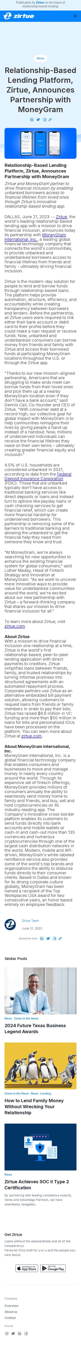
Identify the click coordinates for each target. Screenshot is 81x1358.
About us (11, 1312)
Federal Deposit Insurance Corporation (38, 476)
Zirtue (61, 216)
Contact (10, 1318)
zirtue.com (15, 626)
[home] (17, 15)
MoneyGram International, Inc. (35, 237)
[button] (75, 16)
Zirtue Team (30, 921)
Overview (11, 1306)
